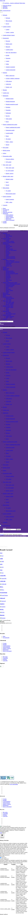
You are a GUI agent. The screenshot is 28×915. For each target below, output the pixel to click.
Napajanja (8, 58)
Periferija (5, 72)
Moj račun (5, 8)
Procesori (8, 41)
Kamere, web (9, 87)
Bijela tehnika (6, 187)
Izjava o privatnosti (10, 220)
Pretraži (18, 529)
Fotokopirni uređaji (10, 130)
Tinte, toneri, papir (7, 164)
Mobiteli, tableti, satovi (8, 176)
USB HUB (8, 84)
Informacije (5, 213)
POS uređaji (5, 147)
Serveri (7, 23)
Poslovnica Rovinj (7, 5)
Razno (7, 121)
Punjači (7, 185)
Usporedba (5, 658)
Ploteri (7, 136)
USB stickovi (9, 81)
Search (4, 528)
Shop (4, 636)
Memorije (8, 46)
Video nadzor (9, 118)
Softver (4, 153)
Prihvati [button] (4, 832)
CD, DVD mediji (10, 170)
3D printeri (8, 139)
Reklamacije (8, 218)
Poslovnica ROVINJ (7, 212)
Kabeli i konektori (7, 196)
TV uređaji (8, 190)
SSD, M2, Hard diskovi (11, 52)
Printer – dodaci (9, 141)
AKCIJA (5, 211)
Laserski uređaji (9, 133)
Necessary (4, 857)
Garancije (5, 205)
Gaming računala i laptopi (9, 35)
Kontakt (5, 222)
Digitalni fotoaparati (10, 101)
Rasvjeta (8, 115)
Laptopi (7, 29)
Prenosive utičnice (10, 159)
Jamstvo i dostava (10, 217)
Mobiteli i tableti (9, 179)
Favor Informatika (14, 784)
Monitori (5, 90)
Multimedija (5, 95)
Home (4, 208)
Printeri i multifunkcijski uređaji (10, 124)
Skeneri (7, 144)
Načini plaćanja (9, 216)
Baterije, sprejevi (9, 173)
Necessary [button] (2, 856)
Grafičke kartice (9, 49)
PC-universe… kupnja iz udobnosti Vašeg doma (14, 3)
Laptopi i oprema (7, 26)
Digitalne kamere (9, 98)
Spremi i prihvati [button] (4, 914)
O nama (4, 221)
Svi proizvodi (6, 209)
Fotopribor (8, 110)
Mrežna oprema (6, 150)
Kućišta (7, 55)
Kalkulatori (8, 113)
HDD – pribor (9, 202)
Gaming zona (6, 92)
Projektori (8, 107)
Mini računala (9, 20)
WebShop (5, 6)
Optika (7, 64)
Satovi (7, 182)
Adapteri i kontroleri (10, 67)
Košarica (5, 659)
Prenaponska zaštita (7, 156)
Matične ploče (9, 43)
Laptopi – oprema (10, 32)
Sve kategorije (6, 637)
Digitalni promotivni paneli (12, 104)
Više (1, 832)
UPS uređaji (8, 162)
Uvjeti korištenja (9, 214)
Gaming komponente (10, 69)
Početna (2, 534)
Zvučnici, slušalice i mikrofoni (12, 78)
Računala (5, 15)
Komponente (6, 38)
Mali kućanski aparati (10, 193)
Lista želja (5, 660)
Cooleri (7, 61)
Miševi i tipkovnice (10, 75)
